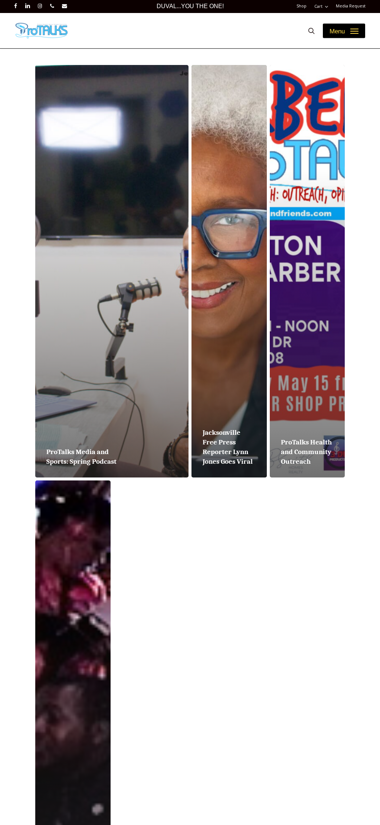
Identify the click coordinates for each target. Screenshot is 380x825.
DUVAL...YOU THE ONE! (190, 6)
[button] (344, 31)
